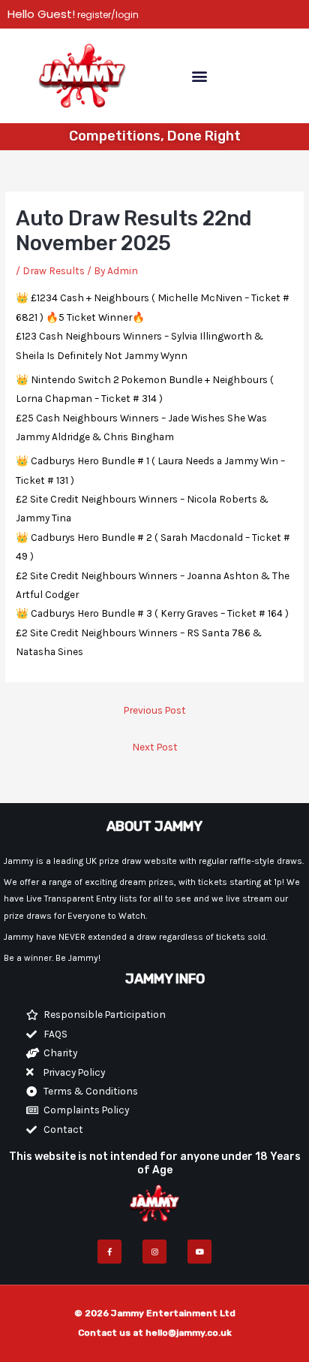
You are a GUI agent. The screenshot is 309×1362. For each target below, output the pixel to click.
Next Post (155, 747)
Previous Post (155, 710)
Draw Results (53, 270)
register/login (107, 14)
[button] (199, 75)
